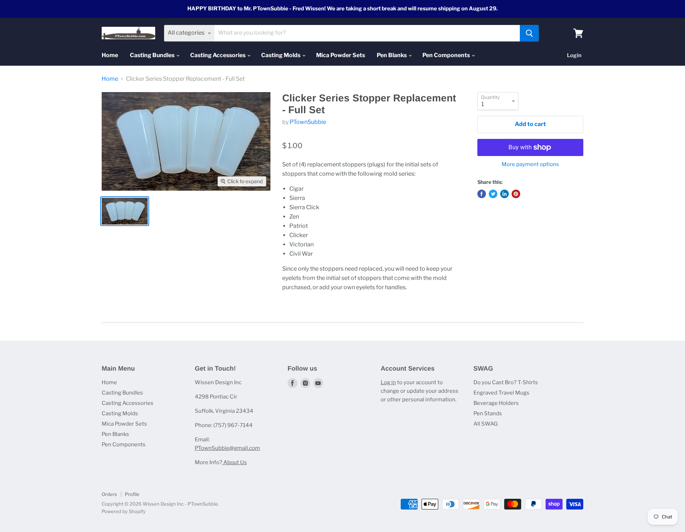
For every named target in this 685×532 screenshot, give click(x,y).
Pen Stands (487, 413)
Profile (132, 494)
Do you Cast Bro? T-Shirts (505, 382)
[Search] (529, 33)
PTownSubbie (308, 122)
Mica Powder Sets (340, 55)
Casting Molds (281, 55)
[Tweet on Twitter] (493, 194)
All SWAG (485, 424)
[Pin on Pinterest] (516, 194)
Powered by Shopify (124, 511)
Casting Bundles (153, 55)
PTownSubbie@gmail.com (227, 448)
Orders (109, 494)
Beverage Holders (496, 403)
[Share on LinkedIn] (504, 194)
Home (110, 55)
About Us (234, 462)
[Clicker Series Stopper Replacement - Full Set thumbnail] (124, 211)
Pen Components (446, 55)
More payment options (530, 164)
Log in (388, 382)
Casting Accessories (218, 55)
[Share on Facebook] (481, 194)
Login (574, 55)
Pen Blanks (392, 55)
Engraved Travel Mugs (501, 393)
